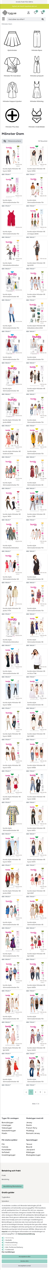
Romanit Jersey (33, 1133)
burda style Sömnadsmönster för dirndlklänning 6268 (11, 955)
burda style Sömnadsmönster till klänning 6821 (11, 923)
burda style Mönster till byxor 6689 (12, 735)
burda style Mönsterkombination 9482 (11, 264)
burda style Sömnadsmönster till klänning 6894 (35, 641)
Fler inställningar (8, 1252)
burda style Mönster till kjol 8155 (36, 264)
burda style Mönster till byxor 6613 (36, 829)
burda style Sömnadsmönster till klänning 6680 (35, 923)
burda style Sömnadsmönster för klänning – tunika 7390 (11, 484)
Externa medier (11, 1245)
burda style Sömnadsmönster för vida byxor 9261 (35, 201)
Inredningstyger (8, 1155)
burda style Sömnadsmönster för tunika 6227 (35, 1080)
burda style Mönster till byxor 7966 (36, 295)
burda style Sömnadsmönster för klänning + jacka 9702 (11, 201)
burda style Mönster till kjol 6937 (36, 892)
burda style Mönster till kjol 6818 (12, 798)
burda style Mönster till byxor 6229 (36, 1049)
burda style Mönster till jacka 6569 (12, 892)
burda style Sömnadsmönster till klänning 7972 (11, 578)
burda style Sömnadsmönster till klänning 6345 (11, 829)
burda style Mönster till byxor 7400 (12, 515)
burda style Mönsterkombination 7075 (11, 641)
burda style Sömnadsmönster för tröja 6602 (11, 986)
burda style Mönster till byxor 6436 (36, 798)
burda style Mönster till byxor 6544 (12, 861)
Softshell (5, 1152)
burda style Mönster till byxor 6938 (36, 766)
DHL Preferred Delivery (14, 1247)
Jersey (29, 1122)
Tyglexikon (6, 1197)
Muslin (4, 1133)
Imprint (5, 1231)
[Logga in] (28, 12)
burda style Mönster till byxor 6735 (12, 766)
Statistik (8, 1240)
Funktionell (9, 1249)
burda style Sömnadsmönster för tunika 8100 (11, 327)
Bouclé (29, 1147)
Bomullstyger (7, 1122)
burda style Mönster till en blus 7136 (36, 672)
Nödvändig (9, 1238)
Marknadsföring (11, 1242)
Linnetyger (6, 1125)
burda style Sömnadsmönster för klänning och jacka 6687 (36, 547)
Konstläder (6, 1150)
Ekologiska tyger (33, 1155)
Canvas (5, 1147)
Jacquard (30, 1150)
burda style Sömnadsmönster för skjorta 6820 (35, 421)
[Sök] (43, 19)
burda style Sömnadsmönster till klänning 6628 (11, 1018)
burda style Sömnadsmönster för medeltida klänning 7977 (12, 358)
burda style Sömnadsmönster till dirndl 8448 (11, 295)
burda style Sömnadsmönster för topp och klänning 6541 (36, 1018)
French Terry (31, 1128)
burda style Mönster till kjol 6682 (36, 955)
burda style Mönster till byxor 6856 (12, 704)
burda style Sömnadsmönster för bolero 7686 (35, 358)
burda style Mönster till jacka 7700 (12, 609)
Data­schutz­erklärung (26, 1234)
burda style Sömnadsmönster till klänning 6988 (11, 390)
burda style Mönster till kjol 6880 (36, 735)
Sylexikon (5, 1201)
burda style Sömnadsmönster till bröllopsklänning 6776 (35, 704)
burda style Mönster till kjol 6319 (12, 1049)
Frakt (4, 1175)
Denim (29, 1125)
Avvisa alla (24, 1261)
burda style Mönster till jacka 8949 (12, 421)
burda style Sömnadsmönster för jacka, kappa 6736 (35, 452)
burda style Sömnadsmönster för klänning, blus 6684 (35, 609)
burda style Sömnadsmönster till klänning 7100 (35, 484)
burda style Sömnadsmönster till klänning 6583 (11, 1080)
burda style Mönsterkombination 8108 (11, 547)
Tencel (29, 1144)
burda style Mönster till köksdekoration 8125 (36, 327)
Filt (3, 1144)
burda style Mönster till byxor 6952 (36, 170)
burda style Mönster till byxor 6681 (12, 170)
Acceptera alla (24, 1256)
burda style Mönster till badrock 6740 (12, 452)
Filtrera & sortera (14, 141)
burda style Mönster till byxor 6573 (36, 861)
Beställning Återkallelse (12, 1186)
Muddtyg (30, 1131)
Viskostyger (7, 1128)
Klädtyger (30, 1152)
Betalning (5, 1179)
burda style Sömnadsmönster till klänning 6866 (11, 672)
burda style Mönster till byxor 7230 (36, 515)
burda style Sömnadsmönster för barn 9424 (11, 233)
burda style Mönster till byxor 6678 (36, 986)
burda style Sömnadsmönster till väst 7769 (35, 578)
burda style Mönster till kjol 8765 (36, 390)
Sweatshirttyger (9, 1131)
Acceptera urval (24, 1266)
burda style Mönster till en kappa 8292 (36, 233)
